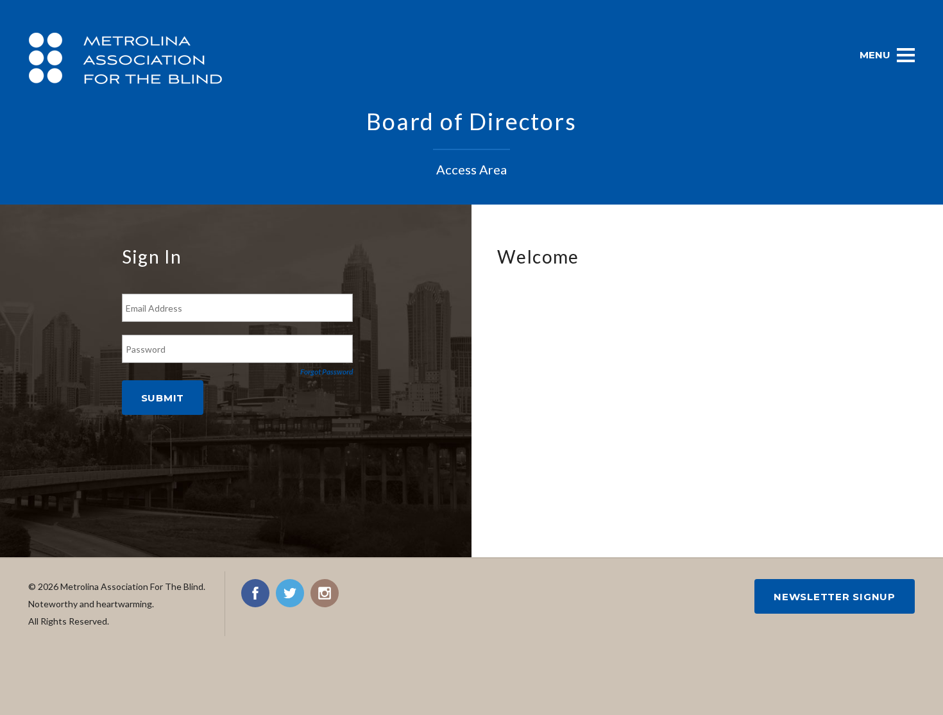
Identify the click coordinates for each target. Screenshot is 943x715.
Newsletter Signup (835, 597)
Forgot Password (326, 371)
